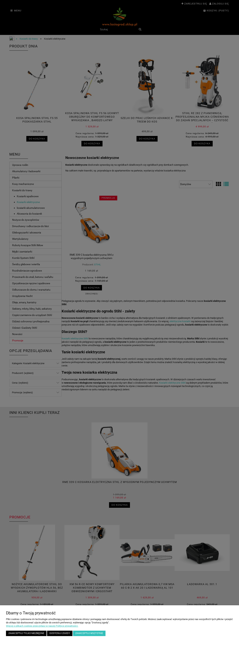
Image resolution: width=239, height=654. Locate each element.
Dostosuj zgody (59, 633)
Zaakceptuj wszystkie (89, 633)
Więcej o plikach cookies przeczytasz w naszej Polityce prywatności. (42, 625)
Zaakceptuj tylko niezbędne (26, 633)
